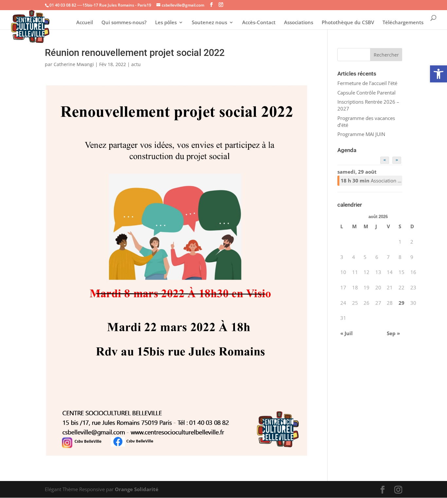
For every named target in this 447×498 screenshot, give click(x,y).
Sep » (393, 333)
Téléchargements (403, 23)
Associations (298, 23)
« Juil (346, 333)
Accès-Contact (259, 23)
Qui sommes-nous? (124, 23)
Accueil (84, 23)
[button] (438, 73)
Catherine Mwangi (74, 64)
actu (136, 64)
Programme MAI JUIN (361, 134)
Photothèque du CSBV (348, 23)
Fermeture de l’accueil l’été (367, 83)
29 (401, 303)
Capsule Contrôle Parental (366, 92)
